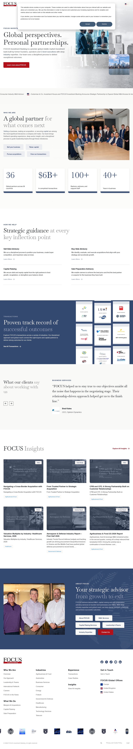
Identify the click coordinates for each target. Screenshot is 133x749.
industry (7, 55)
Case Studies (73, 678)
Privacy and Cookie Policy (114, 743)
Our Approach (9, 678)
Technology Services (43, 711)
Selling (6, 131)
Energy (38, 691)
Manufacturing (41, 707)
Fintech (38, 695)
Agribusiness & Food (43, 674)
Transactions (73, 674)
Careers (6, 691)
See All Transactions (11, 346)
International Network (11, 686)
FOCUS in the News (11, 695)
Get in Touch (105, 674)
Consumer (40, 686)
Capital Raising (9, 709)
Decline (104, 24)
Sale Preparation (10, 713)
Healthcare (40, 703)
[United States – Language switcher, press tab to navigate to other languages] (126, 4)
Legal (127, 743)
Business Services (43, 682)
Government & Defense (44, 699)
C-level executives (48, 52)
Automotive (40, 678)
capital (46, 131)
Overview (7, 674)
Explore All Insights (120, 448)
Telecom (39, 715)
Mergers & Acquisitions (12, 705)
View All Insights (74, 689)
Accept (87, 24)
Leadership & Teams (11, 682)
